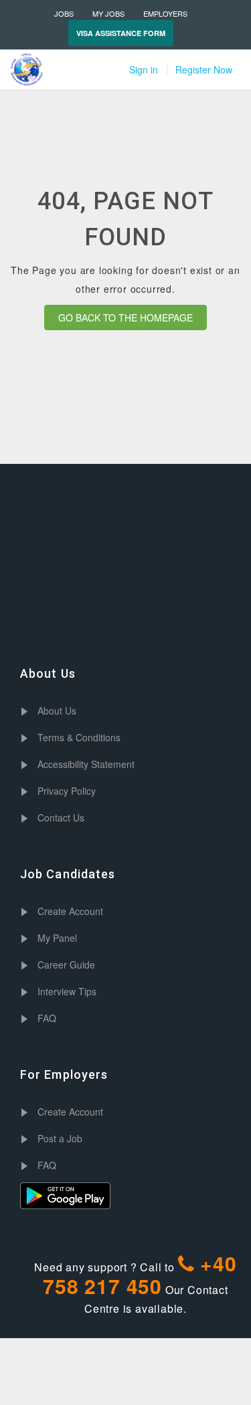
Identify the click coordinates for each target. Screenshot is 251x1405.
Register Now (203, 69)
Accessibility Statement (86, 764)
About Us (56, 710)
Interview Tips (66, 991)
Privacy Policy (66, 790)
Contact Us (60, 817)
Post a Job (59, 1138)
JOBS (64, 13)
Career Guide (66, 964)
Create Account (70, 911)
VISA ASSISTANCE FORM (120, 33)
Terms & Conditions (78, 737)
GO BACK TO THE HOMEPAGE (125, 317)
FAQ (46, 1018)
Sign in (143, 69)
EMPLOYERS (165, 13)
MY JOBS (108, 13)
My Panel (57, 937)
